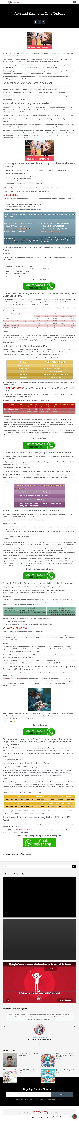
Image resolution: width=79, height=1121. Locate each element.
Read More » (21, 1057)
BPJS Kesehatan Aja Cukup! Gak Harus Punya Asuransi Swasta (65, 1070)
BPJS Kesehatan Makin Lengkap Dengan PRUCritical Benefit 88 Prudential (65, 1055)
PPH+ (20, 829)
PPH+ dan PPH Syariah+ (10, 187)
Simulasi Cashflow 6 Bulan (39, 1113)
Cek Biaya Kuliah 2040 (54, 1113)
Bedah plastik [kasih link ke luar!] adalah (14, 678)
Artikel (39, 10)
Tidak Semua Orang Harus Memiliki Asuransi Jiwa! (28, 1054)
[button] (74, 2)
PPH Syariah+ (29, 829)
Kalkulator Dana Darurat (25, 1113)
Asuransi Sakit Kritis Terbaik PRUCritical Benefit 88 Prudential (28, 1070)
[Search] (74, 866)
